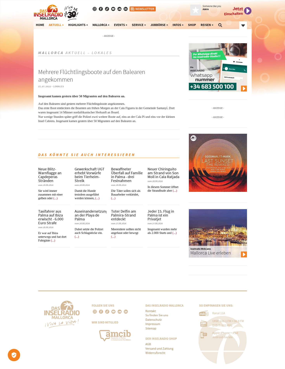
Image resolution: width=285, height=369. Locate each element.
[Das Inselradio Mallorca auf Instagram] (95, 9)
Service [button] (137, 25)
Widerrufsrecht (155, 353)
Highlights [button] (77, 25)
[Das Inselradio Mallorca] (56, 12)
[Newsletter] (143, 9)
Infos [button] (177, 25)
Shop (192, 25)
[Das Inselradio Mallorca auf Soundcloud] (120, 9)
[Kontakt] (126, 9)
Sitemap (150, 328)
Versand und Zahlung (159, 349)
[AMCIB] (116, 335)
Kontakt (150, 311)
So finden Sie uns (156, 315)
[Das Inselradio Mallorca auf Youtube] (114, 9)
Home (40, 25)
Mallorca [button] (99, 25)
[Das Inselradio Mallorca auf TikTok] (107, 9)
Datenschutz (153, 320)
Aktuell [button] (55, 25)
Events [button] (119, 25)
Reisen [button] (206, 25)
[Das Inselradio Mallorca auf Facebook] (101, 9)
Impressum (152, 324)
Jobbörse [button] (158, 25)
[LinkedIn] (126, 311)
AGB (148, 344)
